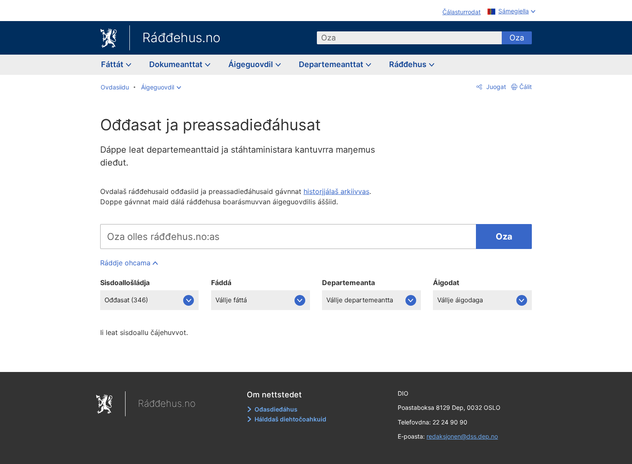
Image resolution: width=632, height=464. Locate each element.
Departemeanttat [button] (332, 64)
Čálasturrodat (461, 11)
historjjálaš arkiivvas (336, 191)
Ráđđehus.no (181, 37)
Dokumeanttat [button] (176, 64)
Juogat (495, 86)
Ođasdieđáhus (276, 409)
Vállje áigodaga (460, 300)
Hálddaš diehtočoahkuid (290, 419)
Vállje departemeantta (359, 300)
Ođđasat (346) (126, 300)
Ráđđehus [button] (408, 64)
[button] (161, 87)
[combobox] (409, 37)
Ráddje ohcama (125, 262)
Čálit (525, 86)
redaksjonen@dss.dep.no (462, 436)
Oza (516, 37)
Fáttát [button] (113, 64)
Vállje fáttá (231, 300)
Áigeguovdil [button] (251, 64)
